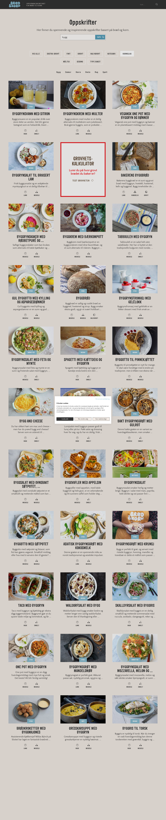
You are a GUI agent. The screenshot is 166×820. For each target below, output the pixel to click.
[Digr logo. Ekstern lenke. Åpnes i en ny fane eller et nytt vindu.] (58, 401)
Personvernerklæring (103, 399)
